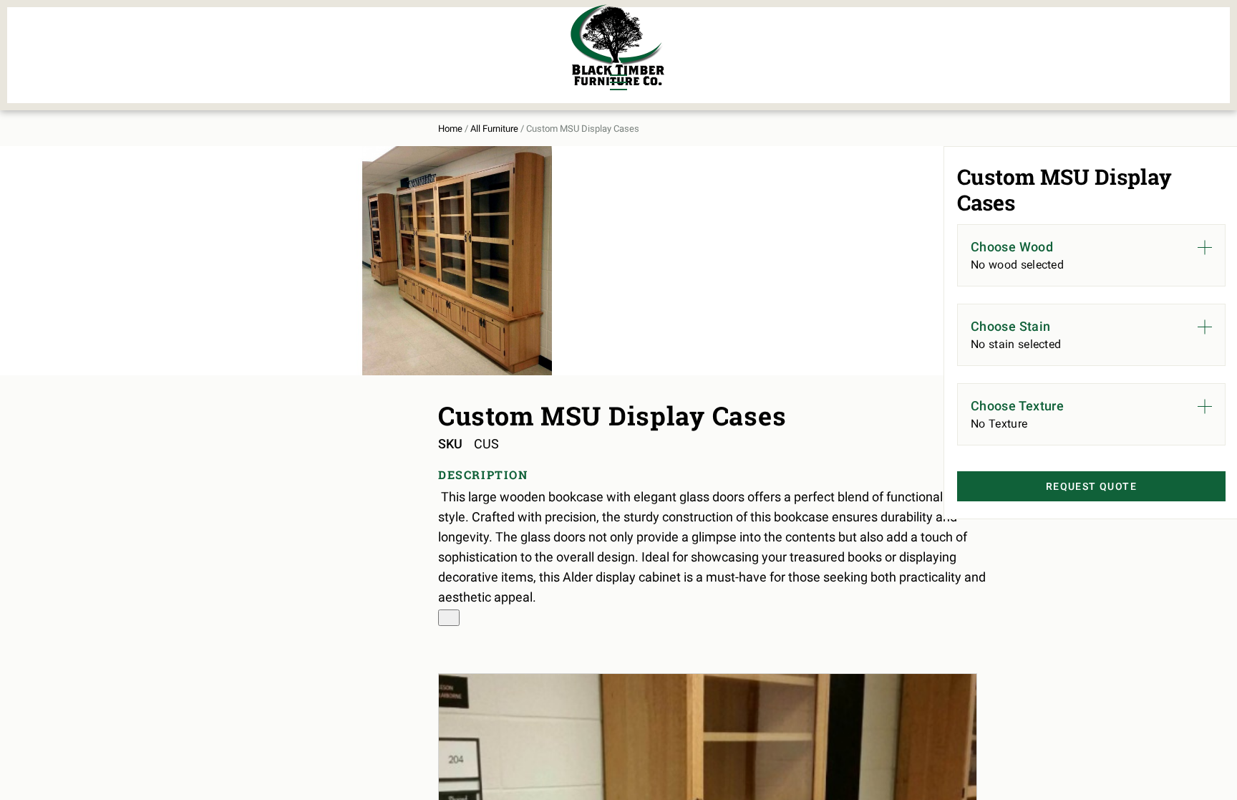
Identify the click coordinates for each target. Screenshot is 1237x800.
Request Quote (1091, 486)
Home (450, 128)
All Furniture (494, 128)
